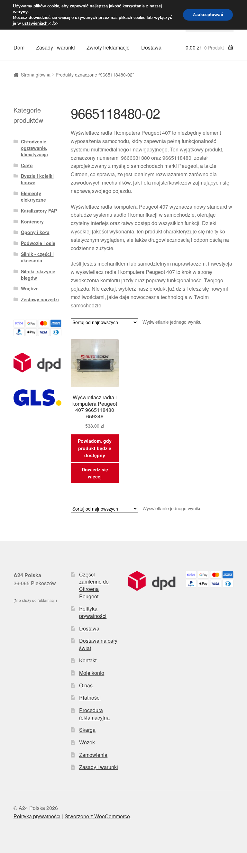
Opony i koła (35, 232)
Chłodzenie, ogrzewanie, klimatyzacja (34, 148)
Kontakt (87, 660)
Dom (19, 47)
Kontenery (32, 221)
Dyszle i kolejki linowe (37, 179)
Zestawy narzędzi (40, 299)
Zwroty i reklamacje (108, 47)
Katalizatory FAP (39, 210)
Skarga (87, 729)
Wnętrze (30, 288)
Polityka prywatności (92, 612)
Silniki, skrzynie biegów (38, 274)
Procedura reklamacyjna (94, 713)
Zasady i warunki (55, 47)
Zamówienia (93, 754)
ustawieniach (35, 23)
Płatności (90, 697)
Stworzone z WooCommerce (97, 816)
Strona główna (35, 74)
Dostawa (151, 47)
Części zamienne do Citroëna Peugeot (94, 585)
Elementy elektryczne (33, 196)
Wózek (87, 742)
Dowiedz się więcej (95, 473)
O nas (86, 685)
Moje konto (91, 672)
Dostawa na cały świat (98, 644)
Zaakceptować (208, 15)
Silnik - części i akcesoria (37, 257)
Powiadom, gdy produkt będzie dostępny (95, 448)
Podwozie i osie (38, 243)
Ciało (27, 165)
